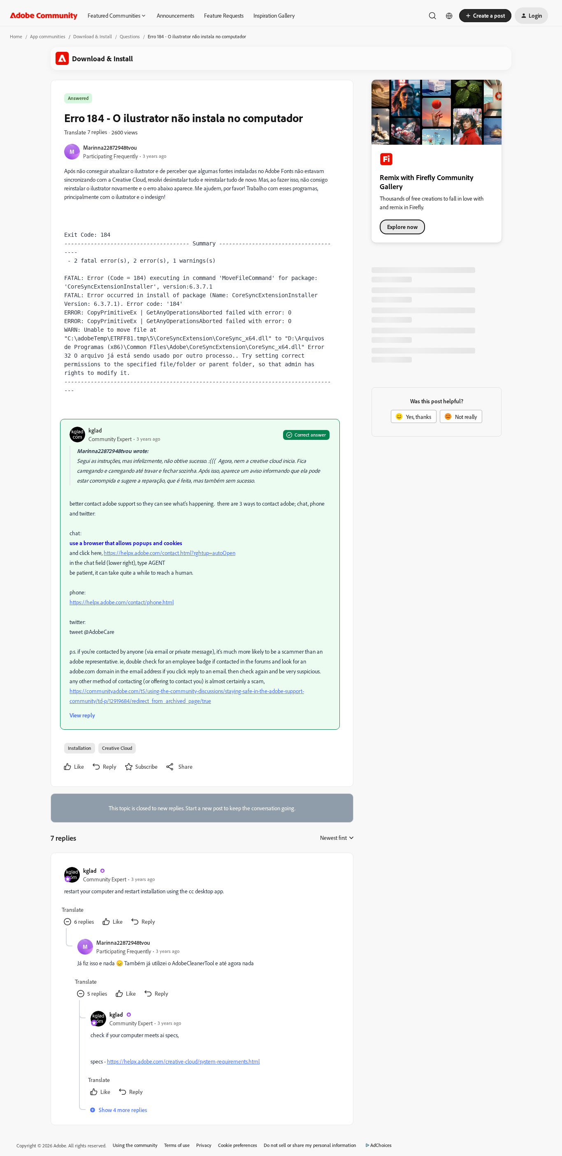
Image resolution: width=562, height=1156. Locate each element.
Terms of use (177, 1145)
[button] (485, 15)
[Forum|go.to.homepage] (44, 15)
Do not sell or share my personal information (310, 1145)
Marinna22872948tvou (110, 147)
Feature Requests (224, 15)
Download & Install (92, 36)
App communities (47, 36)
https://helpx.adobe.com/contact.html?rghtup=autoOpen (169, 552)
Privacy (203, 1145)
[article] (201, 897)
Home (16, 36)
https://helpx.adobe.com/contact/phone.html (122, 602)
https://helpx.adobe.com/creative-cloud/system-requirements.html (183, 1061)
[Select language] (449, 15)
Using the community (135, 1145)
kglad (95, 430)
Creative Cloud (117, 748)
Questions (130, 36)
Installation (79, 748)
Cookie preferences (237, 1145)
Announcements (175, 15)
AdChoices (381, 1145)
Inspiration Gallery (274, 15)
